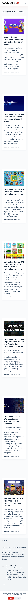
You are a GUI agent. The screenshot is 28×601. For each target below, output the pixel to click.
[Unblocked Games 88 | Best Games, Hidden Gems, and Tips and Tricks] (14, 103)
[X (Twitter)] (4, 540)
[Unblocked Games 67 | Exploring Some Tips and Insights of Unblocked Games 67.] (14, 250)
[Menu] (25, 3)
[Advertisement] (14, 85)
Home (3, 584)
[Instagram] (6, 540)
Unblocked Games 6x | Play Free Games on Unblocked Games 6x (14, 191)
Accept (10, 598)
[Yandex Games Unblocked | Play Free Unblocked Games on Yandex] (14, 26)
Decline (17, 598)
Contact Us (5, 589)
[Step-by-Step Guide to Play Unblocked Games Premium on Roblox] (14, 487)
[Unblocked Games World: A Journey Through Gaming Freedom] (14, 405)
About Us (4, 587)
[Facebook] (2, 540)
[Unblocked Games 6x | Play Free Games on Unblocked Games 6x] (14, 178)
